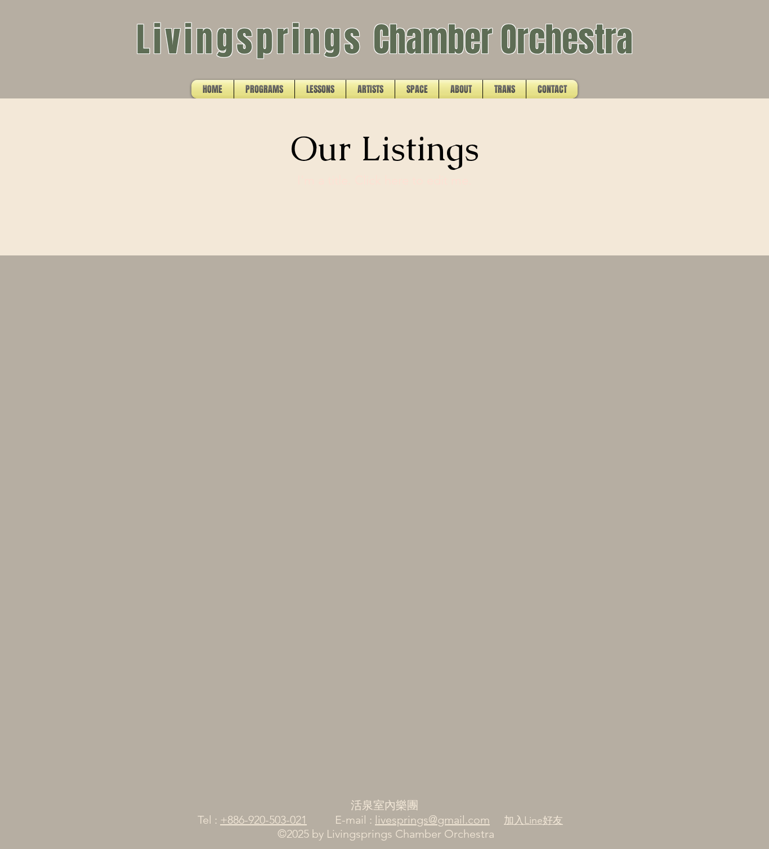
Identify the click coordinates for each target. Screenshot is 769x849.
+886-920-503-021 (263, 819)
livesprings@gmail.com (432, 819)
